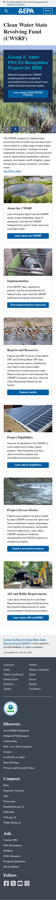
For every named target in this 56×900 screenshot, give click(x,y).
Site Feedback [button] (11, 866)
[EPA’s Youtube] (20, 883)
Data (6, 785)
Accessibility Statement (16, 730)
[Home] (26, 11)
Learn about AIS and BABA (28, 617)
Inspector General (13, 790)
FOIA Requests (12, 856)
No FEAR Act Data (14, 757)
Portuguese (8, 684)
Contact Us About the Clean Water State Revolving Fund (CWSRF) (24, 641)
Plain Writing (11, 762)
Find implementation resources (28, 305)
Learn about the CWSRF (28, 235)
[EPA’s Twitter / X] (13, 883)
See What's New (12, 171)
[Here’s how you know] (28, 3)
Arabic (6, 669)
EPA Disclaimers (12, 845)
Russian (33, 684)
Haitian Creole (10, 679)
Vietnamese (35, 688)
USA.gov (8, 817)
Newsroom (9, 801)
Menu (48, 11)
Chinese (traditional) (13, 674)
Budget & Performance (16, 735)
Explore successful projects (28, 548)
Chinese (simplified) (39, 669)
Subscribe (8, 812)
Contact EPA (10, 840)
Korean (32, 679)
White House (10, 822)
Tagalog (7, 688)
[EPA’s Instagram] (27, 883)
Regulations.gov (12, 806)
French (32, 674)
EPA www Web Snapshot (17, 746)
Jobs (5, 796)
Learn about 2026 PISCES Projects (28, 93)
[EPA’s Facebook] (6, 883)
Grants (7, 751)
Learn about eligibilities (28, 465)
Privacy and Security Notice (18, 767)
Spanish (33, 664)
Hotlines (8, 850)
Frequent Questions (14, 861)
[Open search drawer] (6, 11)
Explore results (28, 392)
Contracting (10, 741)
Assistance (8, 664)
